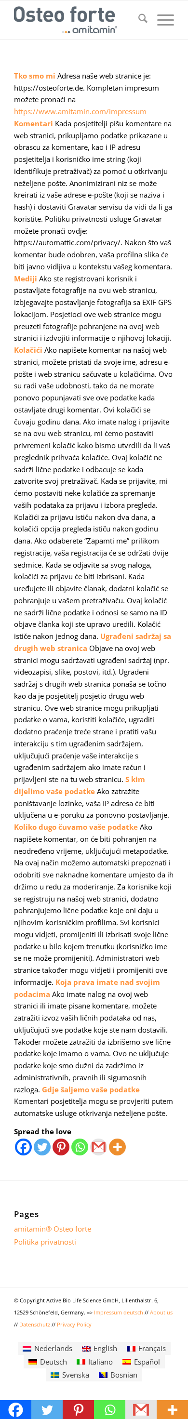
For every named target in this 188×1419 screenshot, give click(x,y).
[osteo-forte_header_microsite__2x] (78, 19)
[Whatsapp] (79, 1147)
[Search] (138, 19)
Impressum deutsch (119, 1312)
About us (161, 1312)
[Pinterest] (61, 1147)
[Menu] (161, 19)
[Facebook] (23, 1147)
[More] (117, 1147)
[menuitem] (138, 19)
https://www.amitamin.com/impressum (80, 111)
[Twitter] (42, 1147)
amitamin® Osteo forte (52, 1228)
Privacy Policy (74, 1324)
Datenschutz (35, 1324)
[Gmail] (98, 1147)
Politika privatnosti (45, 1242)
